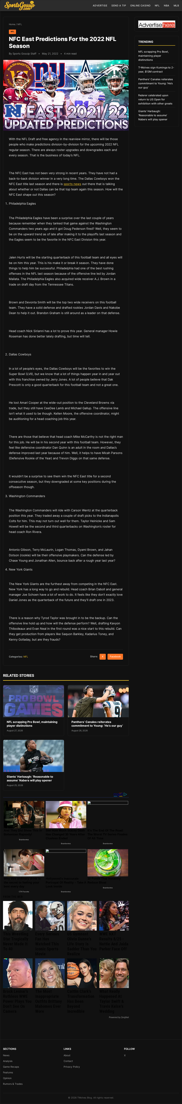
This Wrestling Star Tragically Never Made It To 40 (15, 941)
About (67, 1055)
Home (12, 24)
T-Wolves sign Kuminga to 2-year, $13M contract (156, 69)
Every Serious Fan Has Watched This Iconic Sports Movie (47, 943)
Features (8, 1072)
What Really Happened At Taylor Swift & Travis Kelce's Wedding (111, 1001)
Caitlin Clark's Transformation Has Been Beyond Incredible (80, 1001)
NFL (157, 5)
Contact (68, 1061)
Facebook (115, 656)
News (6, 1055)
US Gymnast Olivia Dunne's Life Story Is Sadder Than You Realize (82, 943)
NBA (166, 5)
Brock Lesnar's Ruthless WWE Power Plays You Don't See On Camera (17, 1001)
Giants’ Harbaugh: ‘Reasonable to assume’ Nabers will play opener (30, 778)
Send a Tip (118, 5)
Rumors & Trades (13, 1083)
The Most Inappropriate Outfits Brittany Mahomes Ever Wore (48, 1001)
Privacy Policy (72, 1066)
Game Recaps (11, 1066)
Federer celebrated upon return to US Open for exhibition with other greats (155, 99)
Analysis (7, 1061)
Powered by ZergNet (119, 1017)
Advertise (100, 5)
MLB (176, 5)
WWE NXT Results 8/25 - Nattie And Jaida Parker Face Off (113, 941)
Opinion (7, 1078)
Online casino (140, 5)
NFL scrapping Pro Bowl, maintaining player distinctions (32, 724)
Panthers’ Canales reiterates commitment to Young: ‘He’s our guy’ (97, 724)
